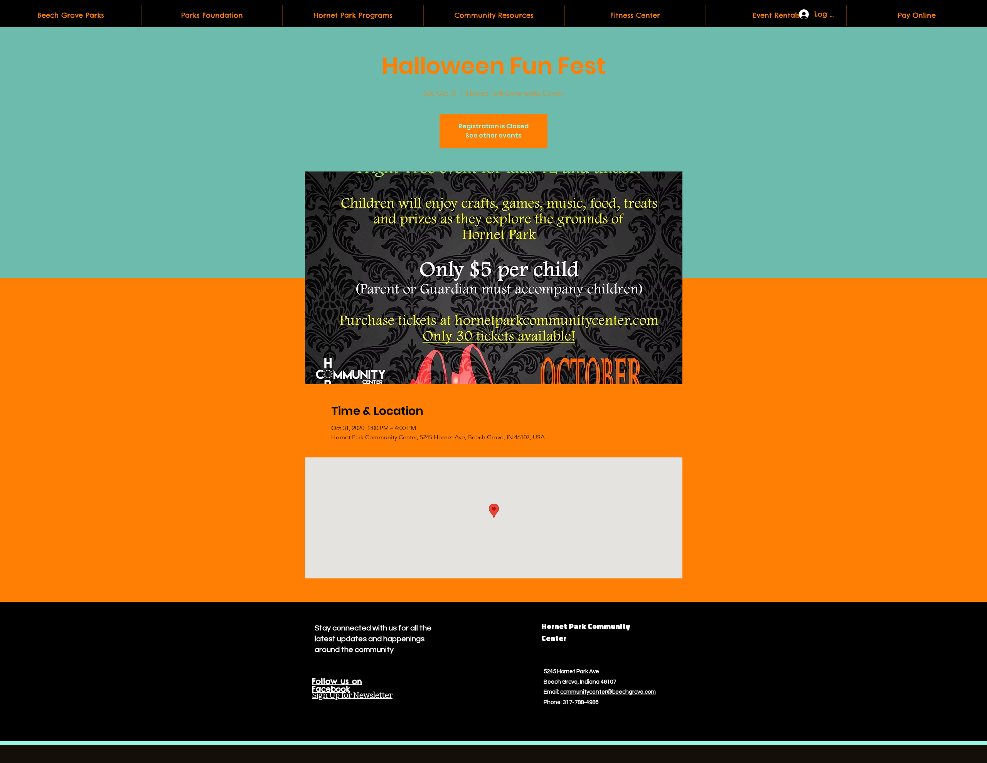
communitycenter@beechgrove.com (608, 692)
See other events (493, 135)
